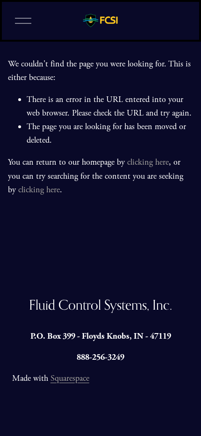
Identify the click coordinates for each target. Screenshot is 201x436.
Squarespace (69, 378)
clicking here (148, 162)
